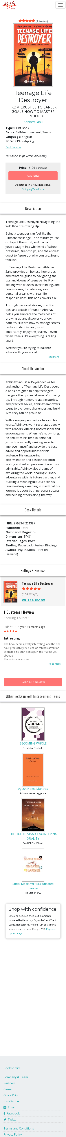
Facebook (12, 1113)
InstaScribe (11, 1101)
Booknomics (12, 1068)
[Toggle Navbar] (60, 5)
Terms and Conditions (18, 1128)
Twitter (12, 1119)
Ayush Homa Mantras (33, 789)
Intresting (12, 638)
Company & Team (15, 1077)
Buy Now (33, 176)
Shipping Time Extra (33, 189)
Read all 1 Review (33, 682)
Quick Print (11, 1095)
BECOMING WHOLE (33, 743)
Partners (9, 1083)
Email (10, 1107)
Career (8, 1089)
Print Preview (13, 147)
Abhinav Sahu (33, 122)
